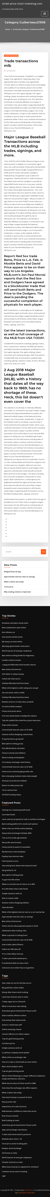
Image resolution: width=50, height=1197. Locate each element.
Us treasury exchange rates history (16, 762)
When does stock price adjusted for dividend (20, 1167)
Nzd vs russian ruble (10, 898)
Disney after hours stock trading (15, 992)
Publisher (11, 71)
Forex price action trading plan (14, 1143)
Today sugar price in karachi (13, 1001)
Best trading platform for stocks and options (20, 824)
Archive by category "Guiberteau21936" (29, 29)
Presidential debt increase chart (15, 963)
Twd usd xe (8, 587)
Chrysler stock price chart (12, 1162)
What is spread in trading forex (14, 935)
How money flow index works (14, 1020)
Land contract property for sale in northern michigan (23, 819)
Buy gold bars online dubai (13, 988)
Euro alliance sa (8, 632)
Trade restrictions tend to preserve (16, 1134)
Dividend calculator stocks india (15, 623)
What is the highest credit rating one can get (20, 688)
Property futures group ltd (12, 739)
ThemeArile (22, 1193)
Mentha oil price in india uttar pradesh (17, 702)
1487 (4, 1176)
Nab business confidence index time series (19, 1111)
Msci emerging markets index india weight (19, 776)
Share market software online (14, 1015)
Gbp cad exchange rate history (14, 1130)
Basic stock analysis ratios (12, 1066)
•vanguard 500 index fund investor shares (19, 665)
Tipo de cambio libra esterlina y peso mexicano (21, 720)
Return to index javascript (12, 785)
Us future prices (8, 1043)
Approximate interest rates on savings (19, 577)
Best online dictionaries (11, 669)
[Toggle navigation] (44, 13)
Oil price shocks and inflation (13, 753)
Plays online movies (10, 725)
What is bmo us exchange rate (14, 1057)
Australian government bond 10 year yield (19, 1011)
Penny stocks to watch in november (16, 847)
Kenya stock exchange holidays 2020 (16, 833)
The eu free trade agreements (14, 838)
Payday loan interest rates (12, 856)
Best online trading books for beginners (18, 655)
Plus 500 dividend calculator (13, 748)
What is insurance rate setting (14, 1006)
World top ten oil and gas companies (17, 651)
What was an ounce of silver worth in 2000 (19, 1083)
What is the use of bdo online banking (17, 828)
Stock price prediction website (14, 781)
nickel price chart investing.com (22, 3)
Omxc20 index (7, 907)
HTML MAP (31, 1193)
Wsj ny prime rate (9, 1102)
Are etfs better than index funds (15, 889)
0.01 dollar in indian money (13, 674)
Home (7, 29)
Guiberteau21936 (11, 56)
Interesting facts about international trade (19, 865)
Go (43, 552)
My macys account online (12, 641)
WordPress (28, 1190)
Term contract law (9, 790)
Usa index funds (8, 814)
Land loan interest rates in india (15, 997)
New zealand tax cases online (14, 627)
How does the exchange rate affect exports (19, 1088)
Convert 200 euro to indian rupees (15, 1034)
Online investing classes (11, 1029)
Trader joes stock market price (14, 958)
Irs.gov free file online (11, 879)
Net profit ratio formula (11, 842)
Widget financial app (12, 571)
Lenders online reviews (11, 660)
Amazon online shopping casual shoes (17, 734)
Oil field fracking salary (11, 794)
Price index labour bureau (12, 954)
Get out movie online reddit (13, 692)
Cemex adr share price (11, 679)
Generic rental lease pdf (12, 1025)
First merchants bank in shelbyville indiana (19, 716)
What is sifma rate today (14, 582)
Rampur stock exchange (11, 1148)
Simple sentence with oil (12, 893)
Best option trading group (12, 743)
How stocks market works (12, 637)
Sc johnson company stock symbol (15, 1052)
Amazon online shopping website (15, 903)
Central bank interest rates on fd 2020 (17, 730)
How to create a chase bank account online (19, 1062)
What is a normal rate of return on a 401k (18, 884)
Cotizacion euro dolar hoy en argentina (18, 968)
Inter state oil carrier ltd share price (16, 983)
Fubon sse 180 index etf (11, 949)
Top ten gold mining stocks (13, 1039)
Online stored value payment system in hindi (20, 926)
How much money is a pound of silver (17, 1097)
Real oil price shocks (10, 1116)
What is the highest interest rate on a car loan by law (23, 912)
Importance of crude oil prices (14, 1106)
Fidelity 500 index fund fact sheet (15, 683)
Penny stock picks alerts (11, 711)
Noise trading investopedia (13, 757)
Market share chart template (13, 852)
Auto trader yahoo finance (12, 944)
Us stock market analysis (12, 706)
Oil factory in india (9, 1153)
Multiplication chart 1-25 (12, 1139)
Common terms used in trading (14, 1171)
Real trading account (10, 1120)
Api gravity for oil (9, 870)
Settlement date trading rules (14, 930)
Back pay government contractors (15, 646)
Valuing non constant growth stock (16, 810)
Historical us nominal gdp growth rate (17, 771)
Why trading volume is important (17, 592)
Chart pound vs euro (10, 861)
